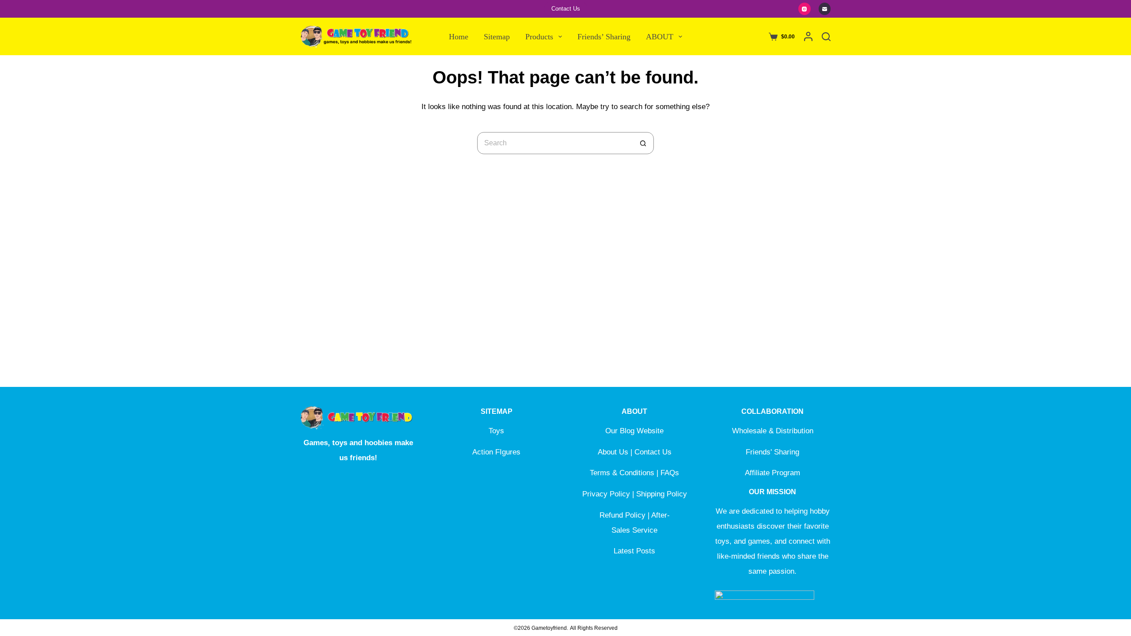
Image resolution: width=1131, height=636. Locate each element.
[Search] (826, 36)
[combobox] (555, 143)
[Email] (825, 9)
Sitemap (497, 36)
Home (458, 36)
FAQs (669, 473)
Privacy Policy (606, 494)
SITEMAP (496, 411)
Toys (496, 431)
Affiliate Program (772, 473)
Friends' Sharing (772, 452)
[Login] (808, 36)
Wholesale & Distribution (772, 431)
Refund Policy (622, 515)
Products (539, 36)
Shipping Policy (661, 494)
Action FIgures (496, 452)
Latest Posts (634, 551)
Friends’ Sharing (603, 36)
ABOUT (659, 36)
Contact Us (565, 8)
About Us (613, 452)
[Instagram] (804, 9)
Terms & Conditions (622, 473)
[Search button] (642, 143)
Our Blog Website (634, 431)
